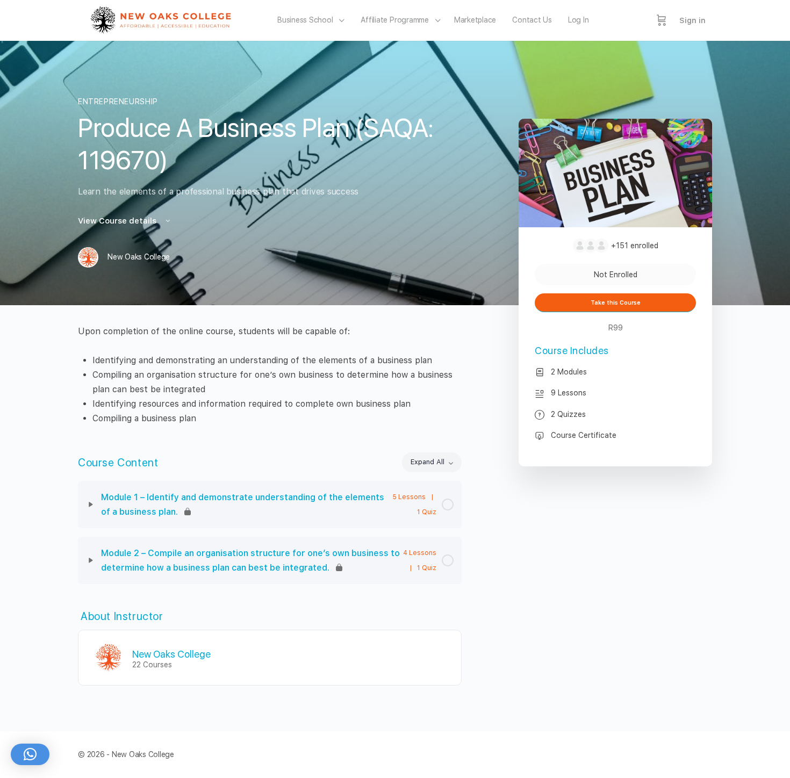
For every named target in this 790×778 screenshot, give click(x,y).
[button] (30, 754)
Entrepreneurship (118, 101)
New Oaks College (171, 654)
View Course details (118, 221)
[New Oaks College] (109, 657)
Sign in (692, 20)
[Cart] (662, 20)
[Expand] (91, 504)
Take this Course (616, 302)
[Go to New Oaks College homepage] (164, 19)
